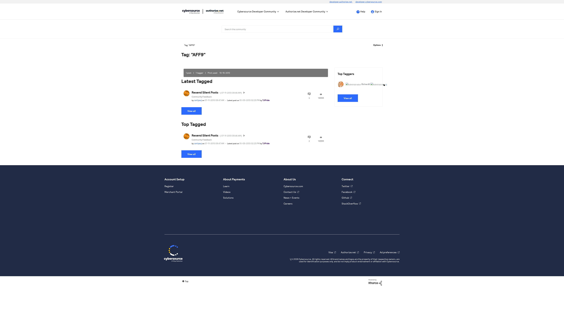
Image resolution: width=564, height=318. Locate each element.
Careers (288, 203)
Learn (226, 186)
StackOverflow (350, 203)
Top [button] (186, 281)
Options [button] (377, 45)
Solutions (228, 197)
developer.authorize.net (340, 1)
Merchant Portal (173, 192)
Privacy (368, 252)
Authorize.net (348, 252)
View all (191, 111)
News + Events (291, 197)
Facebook (347, 192)
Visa (330, 252)
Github (345, 197)
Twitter (346, 186)
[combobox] (282, 29)
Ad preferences (388, 252)
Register (169, 186)
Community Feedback (202, 96)
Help (362, 11)
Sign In (378, 11)
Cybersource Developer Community (191, 11)
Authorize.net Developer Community (305, 11)
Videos (226, 192)
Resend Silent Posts (217, 92)
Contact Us (290, 192)
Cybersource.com (293, 186)
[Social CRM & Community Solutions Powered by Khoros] (375, 282)
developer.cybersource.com (368, 1)
